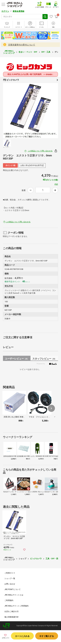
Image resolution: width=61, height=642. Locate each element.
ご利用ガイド (9, 573)
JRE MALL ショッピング (9, 52)
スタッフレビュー (44, 358)
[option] (30, 110)
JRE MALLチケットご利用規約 (16, 606)
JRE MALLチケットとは (13, 595)
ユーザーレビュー (17, 358)
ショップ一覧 (9, 578)
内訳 (56, 184)
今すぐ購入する (46, 636)
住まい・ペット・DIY (28, 52)
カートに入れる (22, 636)
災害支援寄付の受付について (21, 45)
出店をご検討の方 (11, 611)
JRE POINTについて (12, 589)
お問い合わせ (9, 584)
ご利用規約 (8, 600)
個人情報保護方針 (11, 617)
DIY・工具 (46, 52)
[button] (51, 408)
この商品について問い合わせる (40, 151)
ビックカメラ (12, 80)
